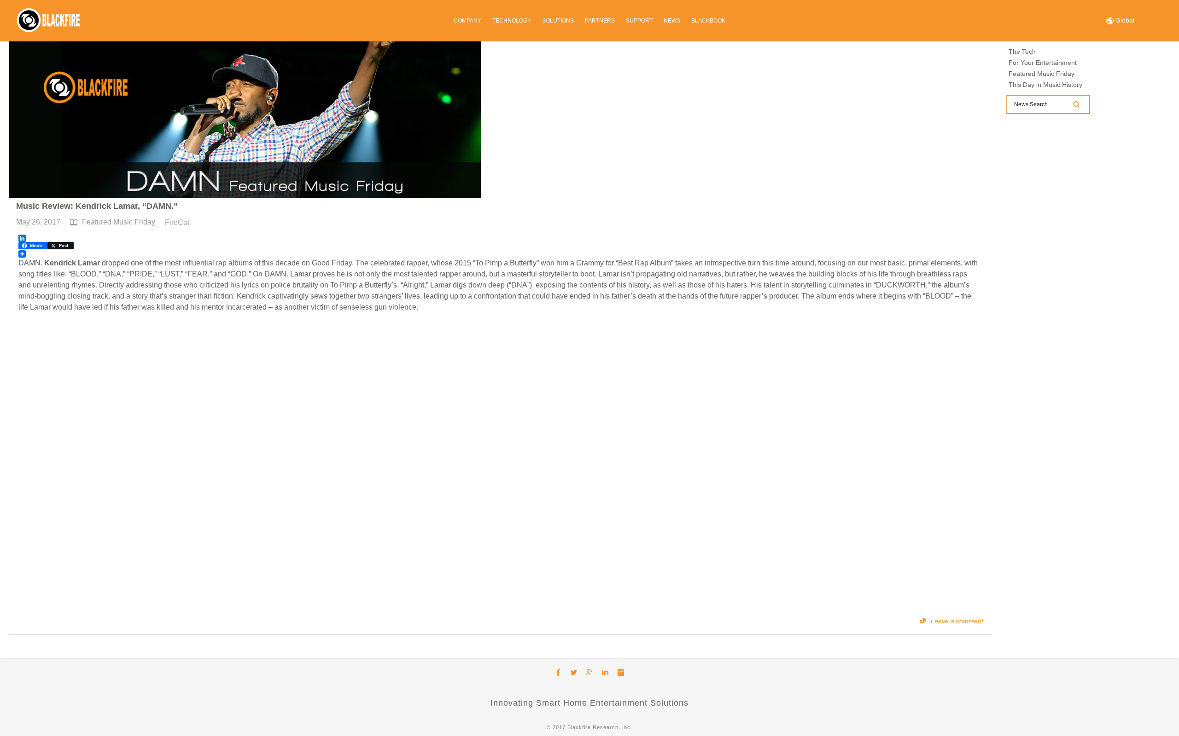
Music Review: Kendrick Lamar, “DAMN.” (97, 206)
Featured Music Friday (118, 222)
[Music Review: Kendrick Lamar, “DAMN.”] (245, 119)
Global (1124, 20)
